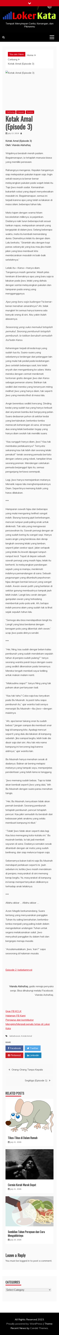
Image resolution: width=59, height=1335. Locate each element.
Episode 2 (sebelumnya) (19, 969)
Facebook (15, 1048)
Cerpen (20, 112)
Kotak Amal (26, 1036)
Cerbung (10, 112)
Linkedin (34, 1055)
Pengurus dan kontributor (20, 1019)
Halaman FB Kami (15, 1015)
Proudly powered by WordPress (24, 1323)
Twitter (33, 1048)
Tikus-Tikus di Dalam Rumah (22, 1138)
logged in (25, 1260)
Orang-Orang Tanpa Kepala (27, 1069)
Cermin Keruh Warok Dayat (22, 1185)
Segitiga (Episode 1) (36, 1080)
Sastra (30, 112)
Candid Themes (39, 1328)
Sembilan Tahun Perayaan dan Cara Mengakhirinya (26, 1233)
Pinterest (15, 1055)
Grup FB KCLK (13, 1011)
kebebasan (15, 1036)
